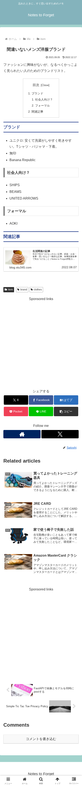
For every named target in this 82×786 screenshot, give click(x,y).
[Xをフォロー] (60, 434)
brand (23, 289)
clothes (38, 289)
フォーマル (42, 105)
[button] (66, 411)
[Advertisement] (41, 343)
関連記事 (37, 111)
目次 (36, 85)
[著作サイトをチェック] (22, 434)
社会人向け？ (44, 99)
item (10, 289)
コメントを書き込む (41, 739)
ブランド (37, 93)
